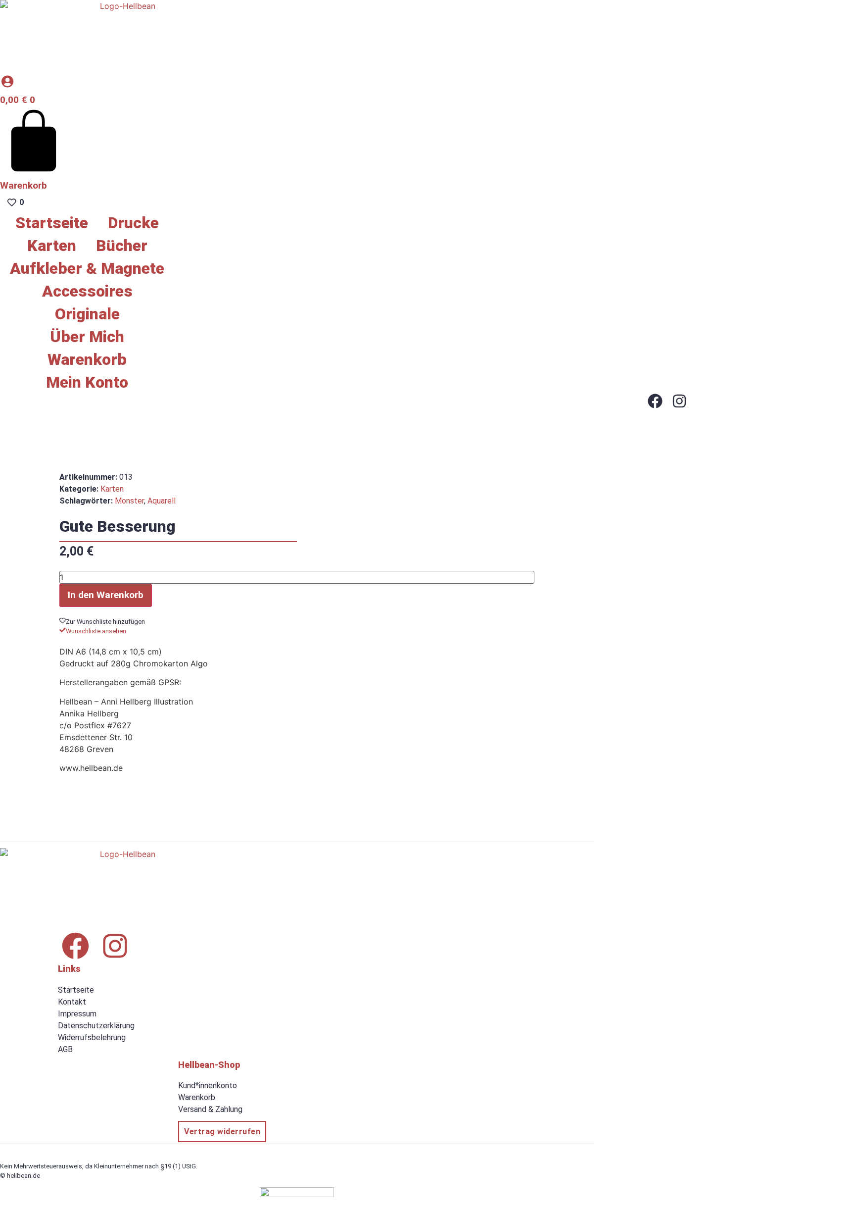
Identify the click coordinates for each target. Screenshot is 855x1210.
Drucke (133, 222)
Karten (51, 245)
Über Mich (87, 336)
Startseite (51, 222)
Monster (129, 500)
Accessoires (87, 291)
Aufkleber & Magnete (87, 268)
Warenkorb (87, 359)
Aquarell (161, 500)
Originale (87, 313)
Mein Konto (87, 382)
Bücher (121, 245)
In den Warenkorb (105, 595)
